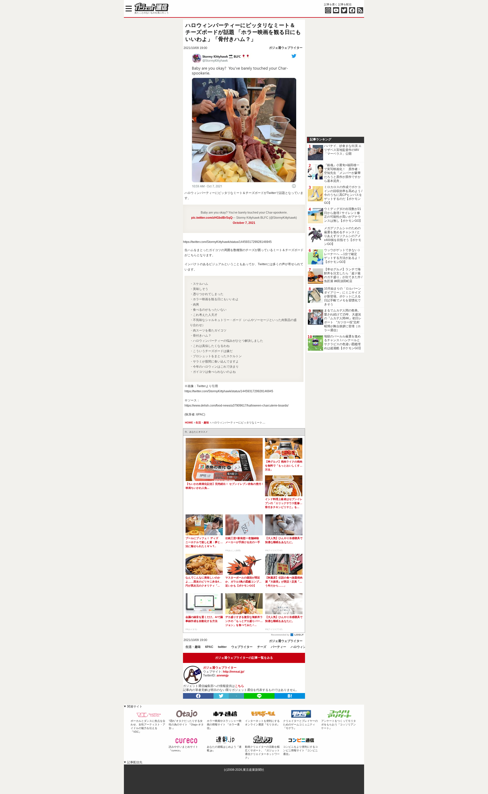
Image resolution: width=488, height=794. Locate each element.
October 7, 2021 (244, 222)
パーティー (278, 646)
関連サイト (134, 706)
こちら (239, 686)
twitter (222, 646)
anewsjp (223, 675)
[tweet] (221, 696)
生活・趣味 (193, 646)
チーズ (261, 646)
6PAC (209, 646)
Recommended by (280, 635)
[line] (259, 696)
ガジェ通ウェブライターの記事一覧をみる (244, 657)
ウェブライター (242, 646)
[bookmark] (289, 696)
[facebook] (198, 696)
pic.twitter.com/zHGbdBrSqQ (211, 217)
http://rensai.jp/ (233, 671)
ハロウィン (298, 646)
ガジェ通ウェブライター (286, 47)
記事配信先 (134, 762)
